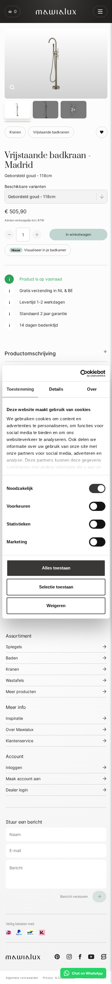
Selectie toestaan (56, 586)
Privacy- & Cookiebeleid (59, 977)
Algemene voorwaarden (22, 977)
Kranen (12, 669)
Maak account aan (23, 778)
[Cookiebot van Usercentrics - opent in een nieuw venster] (80, 373)
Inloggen (14, 767)
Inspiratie (14, 718)
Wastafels (15, 680)
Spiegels (14, 646)
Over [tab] (92, 389)
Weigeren (56, 605)
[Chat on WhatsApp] (83, 973)
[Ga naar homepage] (56, 11)
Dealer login (17, 789)
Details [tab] (56, 389)
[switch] (97, 506)
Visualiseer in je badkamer (38, 250)
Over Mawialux (20, 729)
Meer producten (21, 691)
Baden (12, 657)
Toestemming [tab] (20, 389)
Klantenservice (19, 740)
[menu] (100, 11)
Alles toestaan (56, 567)
